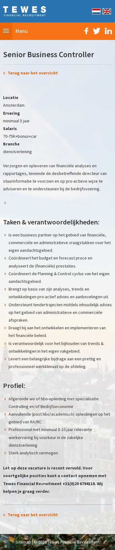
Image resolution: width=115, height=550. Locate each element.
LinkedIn (108, 31)
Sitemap (23, 542)
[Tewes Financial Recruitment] (24, 11)
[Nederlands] (96, 11)
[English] (106, 11)
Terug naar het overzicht (33, 73)
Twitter (96, 31)
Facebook (86, 31)
